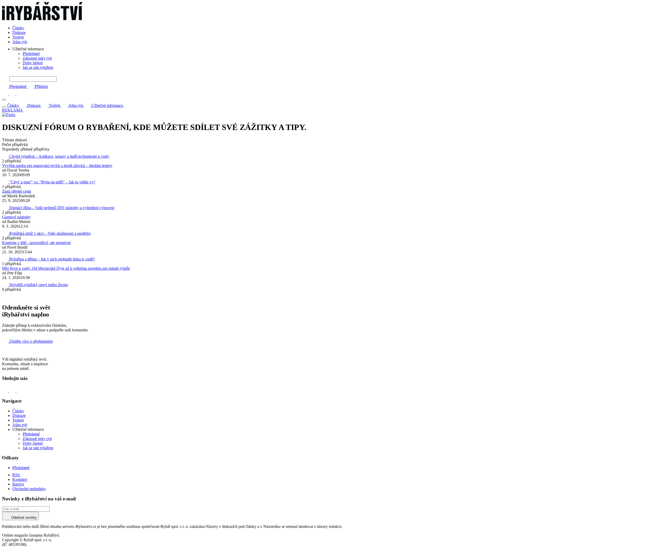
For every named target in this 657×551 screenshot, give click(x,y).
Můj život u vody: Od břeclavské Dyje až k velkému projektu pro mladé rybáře (66, 268)
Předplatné (31, 53)
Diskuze (19, 32)
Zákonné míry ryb (37, 58)
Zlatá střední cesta (16, 191)
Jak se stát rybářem (38, 67)
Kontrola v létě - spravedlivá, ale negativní (36, 242)
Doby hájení (33, 63)
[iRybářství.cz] (328, 12)
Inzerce (18, 484)
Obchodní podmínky (29, 489)
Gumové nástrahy (16, 217)
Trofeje (18, 37)
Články (18, 28)
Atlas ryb (19, 42)
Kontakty (19, 479)
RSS (16, 475)
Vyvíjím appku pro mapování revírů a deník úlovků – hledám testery (57, 165)
